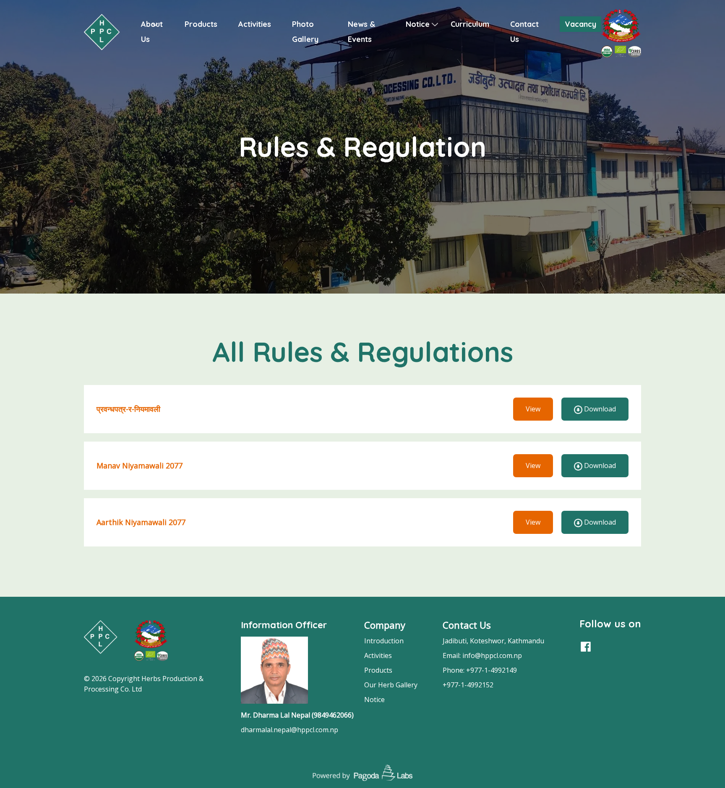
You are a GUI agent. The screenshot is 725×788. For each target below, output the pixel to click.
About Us (152, 31)
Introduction (384, 640)
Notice (418, 24)
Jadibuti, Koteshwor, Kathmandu (493, 640)
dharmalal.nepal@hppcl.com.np (289, 729)
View (533, 409)
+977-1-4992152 (468, 684)
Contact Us (467, 625)
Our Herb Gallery (390, 684)
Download (599, 409)
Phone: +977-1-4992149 (480, 670)
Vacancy (580, 24)
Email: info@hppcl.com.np (482, 655)
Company (384, 625)
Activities (254, 24)
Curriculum (470, 24)
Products (201, 24)
